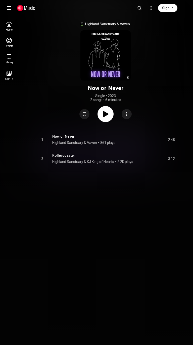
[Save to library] (84, 114)
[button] (84, 114)
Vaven (125, 24)
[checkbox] (171, 140)
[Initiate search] (139, 8)
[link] (9, 26)
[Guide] (9, 8)
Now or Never (63, 136)
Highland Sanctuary (100, 24)
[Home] (26, 8)
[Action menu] (127, 114)
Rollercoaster (63, 155)
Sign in (167, 8)
